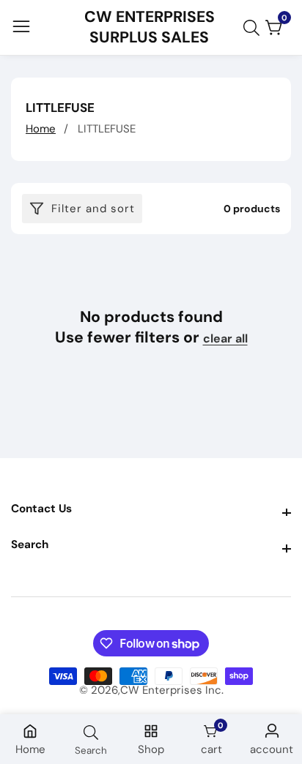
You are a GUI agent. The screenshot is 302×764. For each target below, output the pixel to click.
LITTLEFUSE (107, 128)
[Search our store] (254, 28)
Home (41, 128)
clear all (225, 339)
